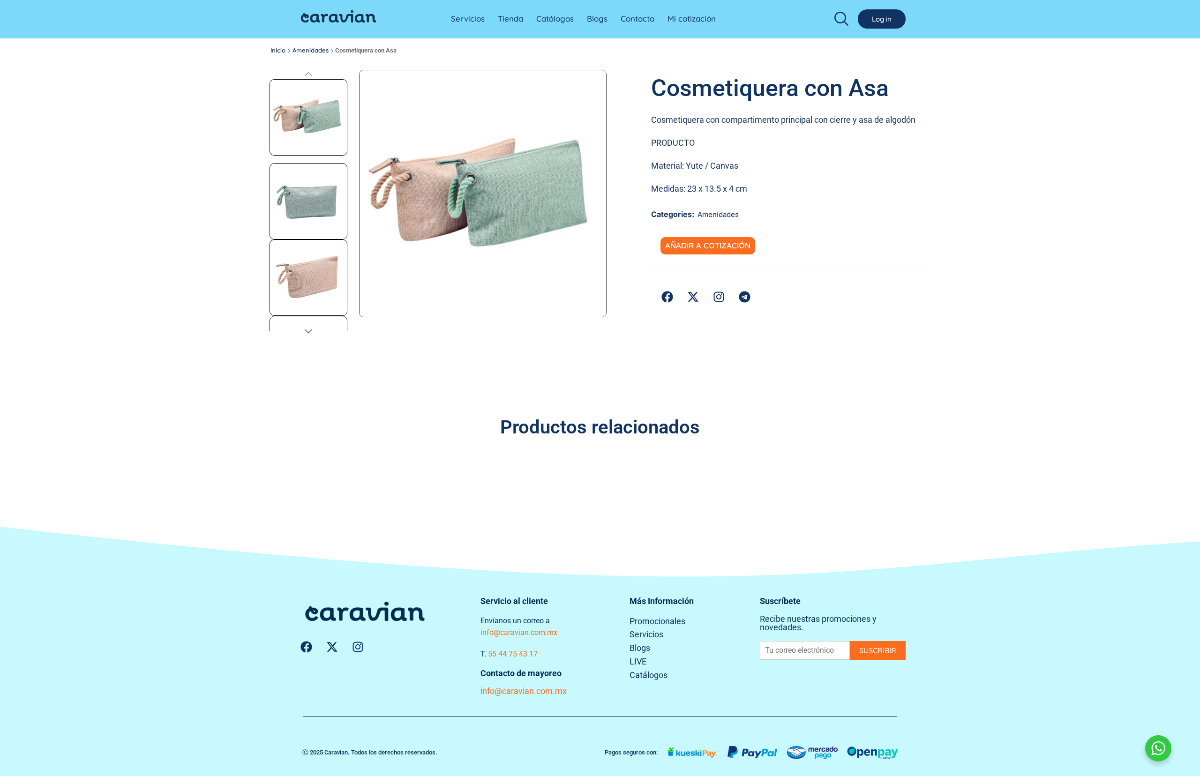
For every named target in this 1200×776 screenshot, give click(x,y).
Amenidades (310, 50)
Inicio (277, 50)
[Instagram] (357, 647)
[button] (841, 18)
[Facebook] (306, 647)
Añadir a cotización (707, 245)
